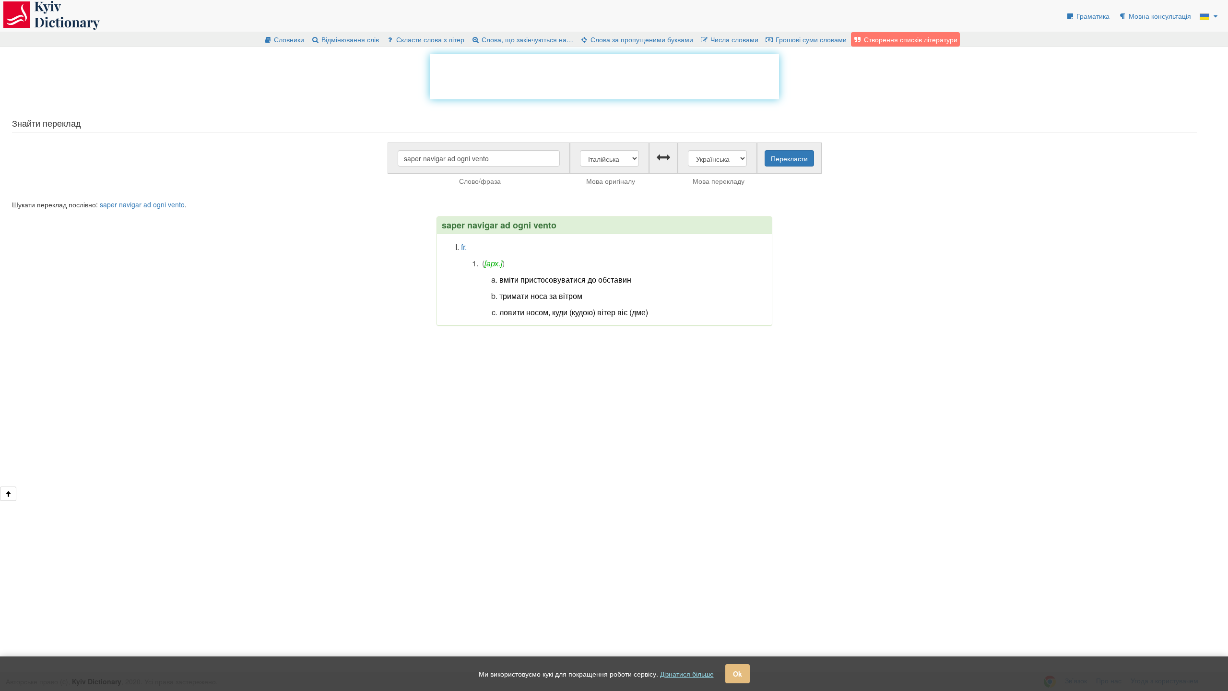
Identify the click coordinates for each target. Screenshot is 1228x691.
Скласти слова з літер (429, 39)
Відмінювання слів (349, 39)
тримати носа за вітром (540, 295)
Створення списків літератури (909, 39)
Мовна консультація (1159, 16)
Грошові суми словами (810, 39)
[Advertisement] (604, 75)
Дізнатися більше (687, 674)
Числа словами (733, 39)
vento (176, 204)
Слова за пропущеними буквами (641, 39)
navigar (130, 204)
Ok (737, 674)
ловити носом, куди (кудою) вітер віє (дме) (573, 312)
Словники (288, 39)
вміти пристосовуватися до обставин (565, 279)
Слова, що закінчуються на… (526, 39)
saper (108, 204)
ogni (159, 204)
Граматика (1092, 16)
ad (147, 204)
